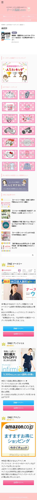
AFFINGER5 (24, 497)
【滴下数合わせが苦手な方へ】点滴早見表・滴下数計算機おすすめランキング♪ (23, 246)
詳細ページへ (18, 328)
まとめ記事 (28, 20)
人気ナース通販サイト (27, 16)
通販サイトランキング (9, 16)
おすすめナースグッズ (9, 20)
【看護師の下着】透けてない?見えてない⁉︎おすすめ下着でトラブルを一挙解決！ (23, 224)
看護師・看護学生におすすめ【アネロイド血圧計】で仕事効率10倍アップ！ (23, 38)
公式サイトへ (18, 334)
